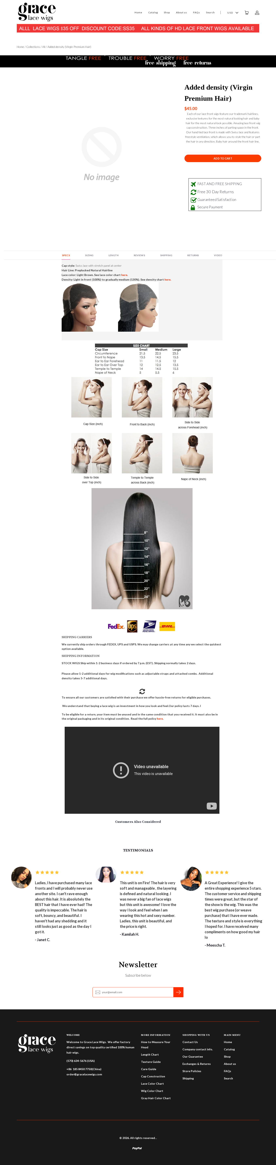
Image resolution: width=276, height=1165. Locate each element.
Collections (33, 46)
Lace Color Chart (152, 1083)
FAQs (196, 12)
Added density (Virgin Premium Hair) (218, 92)
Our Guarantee (192, 1056)
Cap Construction (153, 1076)
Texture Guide (151, 1061)
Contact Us (190, 1042)
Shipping (188, 1078)
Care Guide (148, 1069)
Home (138, 12)
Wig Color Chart (152, 1091)
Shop (167, 12)
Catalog (153, 12)
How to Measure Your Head (155, 1044)
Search (210, 12)
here (160, 718)
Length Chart (150, 1054)
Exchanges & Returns (196, 1063)
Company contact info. (197, 1049)
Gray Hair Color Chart (156, 1098)
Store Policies (191, 1071)
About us (181, 12)
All (43, 46)
